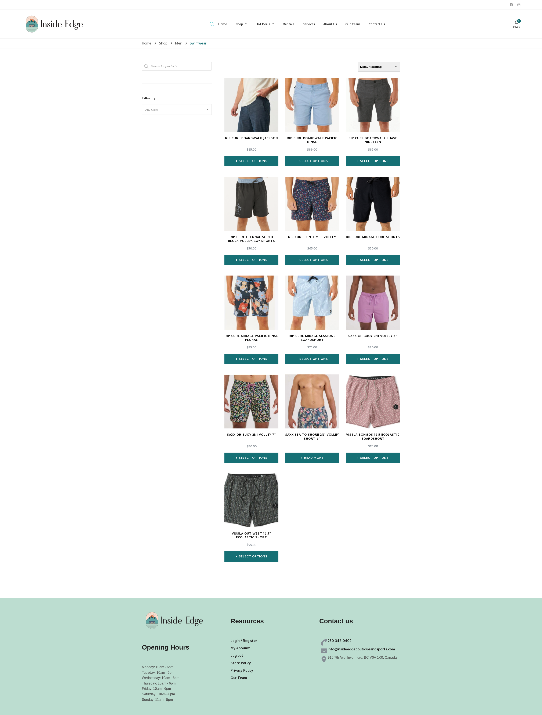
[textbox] (177, 109)
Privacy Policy (242, 670)
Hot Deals (263, 24)
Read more (314, 457)
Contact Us (377, 24)
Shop (239, 24)
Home (222, 24)
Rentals (288, 24)
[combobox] (177, 109)
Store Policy (241, 663)
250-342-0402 (339, 641)
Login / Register (244, 641)
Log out (237, 655)
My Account (240, 648)
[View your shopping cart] (516, 23)
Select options (253, 161)
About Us (330, 24)
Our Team (352, 24)
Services (309, 24)
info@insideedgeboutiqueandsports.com (361, 649)
